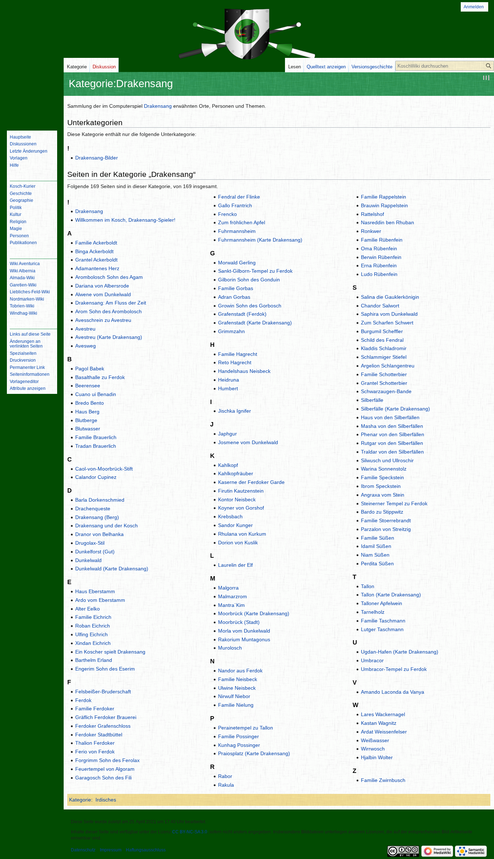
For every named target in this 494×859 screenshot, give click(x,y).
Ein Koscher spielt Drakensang (110, 652)
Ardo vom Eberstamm (100, 600)
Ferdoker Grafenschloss (103, 726)
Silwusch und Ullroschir (387, 460)
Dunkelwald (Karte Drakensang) (111, 568)
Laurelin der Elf (235, 565)
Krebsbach (230, 516)
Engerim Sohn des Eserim (105, 669)
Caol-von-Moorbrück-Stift (104, 469)
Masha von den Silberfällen (392, 426)
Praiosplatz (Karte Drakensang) (254, 753)
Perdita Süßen (377, 563)
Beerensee (87, 385)
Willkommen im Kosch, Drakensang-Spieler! (125, 220)
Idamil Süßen (376, 546)
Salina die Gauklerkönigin (390, 297)
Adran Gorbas (234, 297)
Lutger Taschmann (382, 629)
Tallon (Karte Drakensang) (391, 595)
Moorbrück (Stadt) (239, 622)
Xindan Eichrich (93, 643)
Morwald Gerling (237, 262)
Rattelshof (372, 214)
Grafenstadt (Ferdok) (242, 314)
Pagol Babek (89, 368)
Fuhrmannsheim (237, 231)
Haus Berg (87, 411)
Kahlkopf (228, 465)
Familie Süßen (377, 538)
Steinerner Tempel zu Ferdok (394, 503)
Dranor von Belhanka (99, 534)
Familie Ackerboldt (96, 243)
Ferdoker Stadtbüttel (98, 734)
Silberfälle (372, 400)
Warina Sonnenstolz (383, 469)
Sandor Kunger (235, 525)
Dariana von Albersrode (102, 286)
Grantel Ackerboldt (96, 260)
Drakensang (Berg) (97, 517)
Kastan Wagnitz (378, 723)
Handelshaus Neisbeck (244, 371)
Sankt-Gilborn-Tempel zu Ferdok (255, 271)
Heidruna (228, 380)
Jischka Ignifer (234, 411)
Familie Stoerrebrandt (386, 520)
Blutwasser (87, 428)
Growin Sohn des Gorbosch (249, 306)
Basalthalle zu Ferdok (100, 377)
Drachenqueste (92, 508)
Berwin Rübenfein (381, 257)
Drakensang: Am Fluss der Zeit (110, 303)
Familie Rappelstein (383, 197)
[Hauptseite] (32, 96)
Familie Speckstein (382, 477)
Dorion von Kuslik (238, 542)
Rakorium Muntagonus (244, 639)
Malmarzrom (232, 596)
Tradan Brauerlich (95, 446)
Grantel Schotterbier (384, 383)
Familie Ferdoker (94, 708)
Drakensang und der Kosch (106, 525)
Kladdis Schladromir (383, 348)
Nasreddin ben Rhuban (387, 222)
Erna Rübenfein (379, 265)
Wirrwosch (373, 749)
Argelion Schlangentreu (387, 366)
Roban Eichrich (92, 626)
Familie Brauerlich (95, 437)
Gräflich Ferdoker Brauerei (105, 717)
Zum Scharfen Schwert (387, 323)
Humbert (228, 388)
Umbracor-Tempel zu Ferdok (394, 669)
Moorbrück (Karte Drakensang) (253, 613)
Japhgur (227, 434)
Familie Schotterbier (384, 374)
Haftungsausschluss (146, 849)
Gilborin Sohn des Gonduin (249, 279)
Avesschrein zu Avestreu (103, 320)
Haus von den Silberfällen (390, 417)
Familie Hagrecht (237, 354)
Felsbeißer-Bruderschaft (103, 691)
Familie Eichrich (93, 617)
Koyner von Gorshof (241, 508)
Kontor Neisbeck (237, 499)
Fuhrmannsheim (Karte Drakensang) (260, 240)
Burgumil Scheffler (382, 331)
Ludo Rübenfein (379, 274)
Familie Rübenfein (382, 240)
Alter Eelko (87, 609)
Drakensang (158, 106)
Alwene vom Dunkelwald (103, 294)
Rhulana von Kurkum (242, 534)
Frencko (227, 214)
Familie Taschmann (383, 621)
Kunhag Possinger (239, 745)
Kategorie (80, 800)
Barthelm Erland (93, 660)
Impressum (111, 849)
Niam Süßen (375, 555)
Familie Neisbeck (237, 679)
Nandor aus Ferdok (240, 670)
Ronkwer (371, 231)
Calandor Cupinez (95, 477)
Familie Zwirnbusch (383, 780)
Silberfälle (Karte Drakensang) (395, 409)
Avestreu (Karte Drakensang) (108, 337)
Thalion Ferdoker (95, 743)
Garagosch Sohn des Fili (103, 778)
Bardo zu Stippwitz (382, 512)
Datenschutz (83, 849)
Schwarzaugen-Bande (386, 391)
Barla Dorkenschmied (99, 500)
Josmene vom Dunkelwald (248, 442)
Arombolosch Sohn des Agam (109, 277)
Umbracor (372, 660)
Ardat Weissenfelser (384, 732)
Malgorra (228, 588)
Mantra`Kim (231, 605)
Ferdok (83, 700)
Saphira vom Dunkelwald (389, 314)
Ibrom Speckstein (381, 486)
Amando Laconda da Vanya (392, 692)
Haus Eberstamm (95, 591)
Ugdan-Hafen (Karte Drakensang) (399, 652)
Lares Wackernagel (383, 714)
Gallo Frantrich (235, 205)
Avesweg (85, 346)
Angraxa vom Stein (382, 495)
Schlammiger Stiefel (383, 357)
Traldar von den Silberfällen (392, 452)
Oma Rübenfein (379, 248)
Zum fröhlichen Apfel (241, 222)
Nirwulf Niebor (234, 696)
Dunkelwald (88, 560)
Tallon (367, 586)
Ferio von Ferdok (95, 751)
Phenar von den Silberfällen (392, 434)
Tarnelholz (372, 612)
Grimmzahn (231, 331)
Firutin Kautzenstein (241, 491)
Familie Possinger (238, 736)
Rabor (225, 776)
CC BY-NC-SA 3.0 (189, 831)
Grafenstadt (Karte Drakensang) (255, 323)
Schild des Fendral (382, 340)
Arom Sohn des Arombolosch (108, 311)
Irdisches (105, 800)
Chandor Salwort (380, 306)
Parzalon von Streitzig (386, 529)
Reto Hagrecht (234, 362)
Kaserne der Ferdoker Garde (251, 482)
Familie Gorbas (235, 288)
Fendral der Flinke (239, 197)
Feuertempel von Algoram (105, 769)
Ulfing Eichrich (91, 634)
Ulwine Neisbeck (237, 688)
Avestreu (85, 329)
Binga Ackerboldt (94, 251)
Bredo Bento (89, 403)
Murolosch (230, 648)
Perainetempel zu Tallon (245, 728)
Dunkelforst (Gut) (95, 551)
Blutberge (86, 420)
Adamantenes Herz (97, 268)
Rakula (226, 785)
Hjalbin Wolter (377, 757)
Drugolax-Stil (90, 543)
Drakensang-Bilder (96, 158)
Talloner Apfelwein (381, 603)
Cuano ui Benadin (95, 394)
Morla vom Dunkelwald (244, 631)
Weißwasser (375, 740)
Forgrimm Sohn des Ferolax (107, 760)
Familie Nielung (236, 705)
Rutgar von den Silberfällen (392, 443)
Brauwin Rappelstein (384, 205)
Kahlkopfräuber (235, 473)
